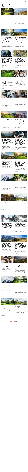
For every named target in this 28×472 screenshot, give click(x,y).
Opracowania (20, 1)
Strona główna (25, 1)
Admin (2, 1)
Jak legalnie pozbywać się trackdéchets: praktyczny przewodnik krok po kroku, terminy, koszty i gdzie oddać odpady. (20, 60)
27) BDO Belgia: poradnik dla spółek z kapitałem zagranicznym (20, 307)
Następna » (15, 321)
